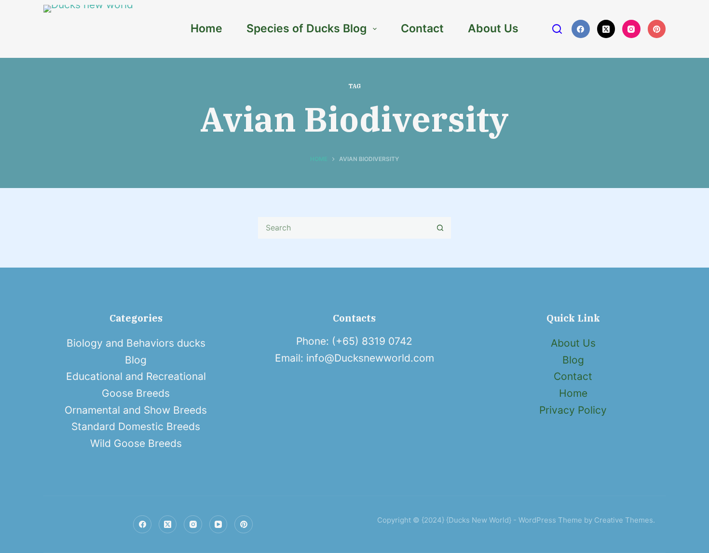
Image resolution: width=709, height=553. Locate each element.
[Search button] (440, 228)
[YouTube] (218, 524)
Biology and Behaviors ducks (136, 343)
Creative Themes (623, 520)
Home (206, 28)
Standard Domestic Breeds (135, 426)
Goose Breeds (136, 393)
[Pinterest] (657, 29)
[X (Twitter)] (606, 29)
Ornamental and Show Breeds (136, 410)
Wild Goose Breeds (136, 443)
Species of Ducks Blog (306, 28)
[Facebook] (581, 29)
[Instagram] (631, 29)
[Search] (557, 29)
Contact (422, 28)
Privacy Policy (573, 410)
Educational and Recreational (136, 376)
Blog (136, 360)
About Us (493, 28)
